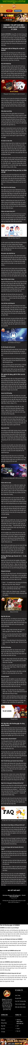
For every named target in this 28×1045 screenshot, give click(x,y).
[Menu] (2, 6)
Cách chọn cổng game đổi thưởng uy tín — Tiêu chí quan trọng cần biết (14, 896)
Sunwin (3, 34)
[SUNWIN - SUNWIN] (14, 6)
